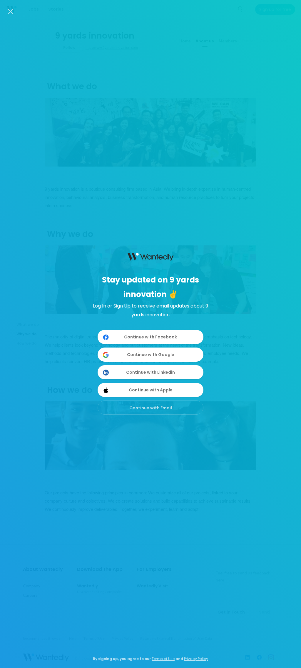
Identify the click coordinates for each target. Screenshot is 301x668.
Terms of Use (163, 658)
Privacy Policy (196, 658)
